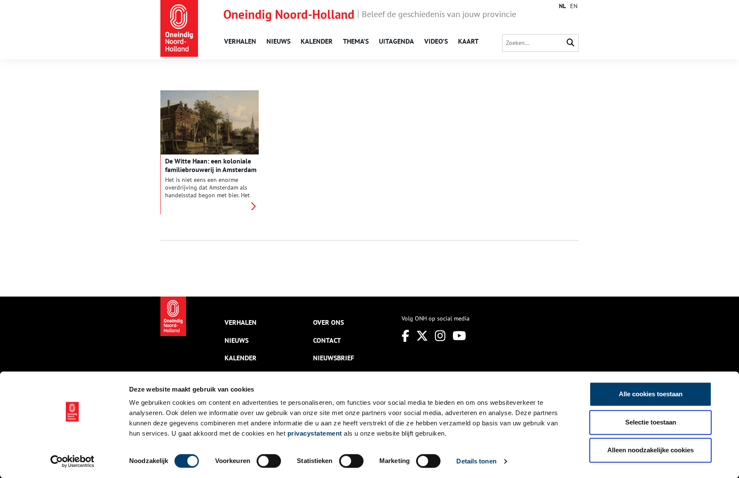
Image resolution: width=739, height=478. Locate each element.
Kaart (468, 41)
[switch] (269, 461)
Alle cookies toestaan (651, 394)
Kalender (317, 41)
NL (562, 6)
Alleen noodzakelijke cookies (650, 450)
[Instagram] (440, 336)
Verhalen (240, 41)
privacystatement (314, 433)
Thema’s (356, 41)
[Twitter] (422, 336)
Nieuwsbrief (333, 357)
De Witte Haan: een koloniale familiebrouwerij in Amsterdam (211, 165)
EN (573, 6)
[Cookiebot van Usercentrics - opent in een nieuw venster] (72, 461)
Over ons (328, 322)
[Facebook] (405, 336)
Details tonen (476, 461)
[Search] (570, 43)
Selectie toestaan (650, 422)
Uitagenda (396, 41)
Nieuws (278, 41)
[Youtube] (459, 336)
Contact (327, 340)
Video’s (436, 41)
